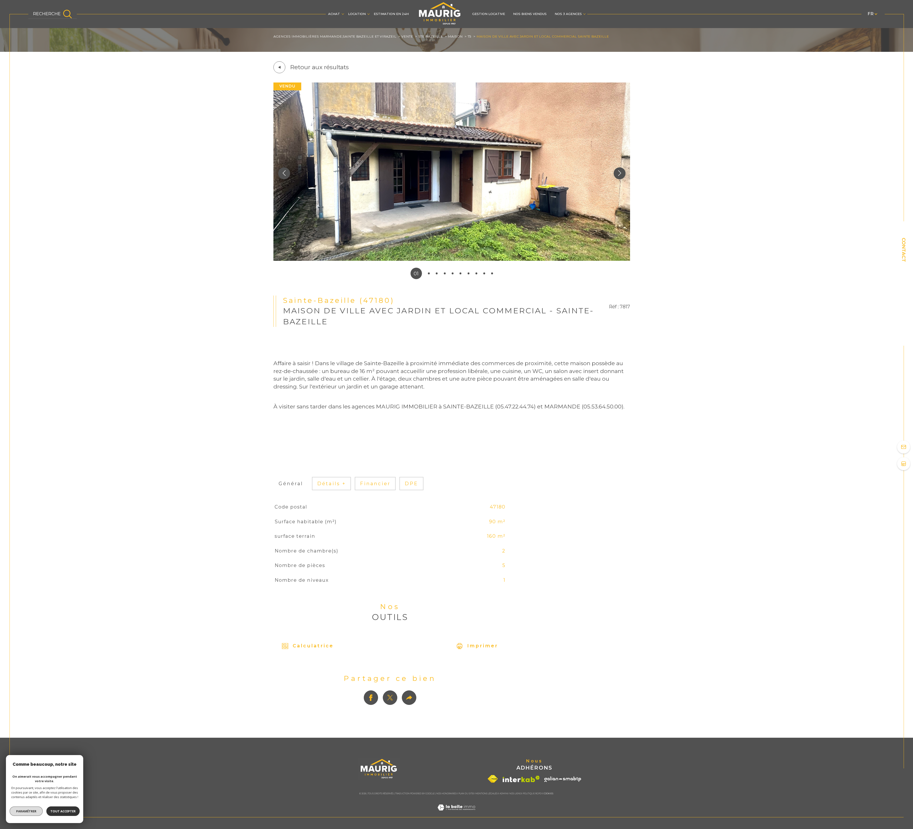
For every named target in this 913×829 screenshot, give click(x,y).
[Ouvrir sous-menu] (342, 13)
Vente (407, 36)
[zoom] (451, 259)
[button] (620, 173)
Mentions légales (486, 793)
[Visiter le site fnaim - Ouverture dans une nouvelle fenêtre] (493, 779)
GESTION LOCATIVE (488, 14)
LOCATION (357, 14)
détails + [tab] (331, 483)
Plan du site (465, 793)
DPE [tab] (411, 483)
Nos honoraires (446, 793)
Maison (455, 36)
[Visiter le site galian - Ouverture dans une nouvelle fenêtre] (562, 779)
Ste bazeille (430, 36)
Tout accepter (63, 811)
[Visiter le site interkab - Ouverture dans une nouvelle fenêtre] (521, 779)
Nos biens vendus (530, 14)
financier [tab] (375, 483)
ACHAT (334, 14)
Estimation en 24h (391, 14)
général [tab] (291, 483)
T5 (469, 36)
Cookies (548, 793)
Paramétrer (26, 811)
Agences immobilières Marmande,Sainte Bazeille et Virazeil (334, 36)
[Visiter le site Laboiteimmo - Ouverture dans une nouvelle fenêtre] (456, 813)
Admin (503, 793)
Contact (904, 250)
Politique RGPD (532, 793)
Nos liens (515, 793)
